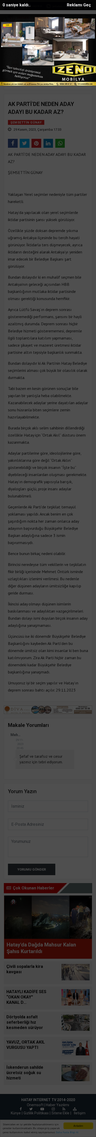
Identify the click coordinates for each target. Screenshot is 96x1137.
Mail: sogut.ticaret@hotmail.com (58, 68)
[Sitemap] (75, 1109)
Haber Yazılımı (57, 1105)
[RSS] (63, 1109)
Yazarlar (37, 45)
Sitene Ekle (60, 1113)
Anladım (78, 1126)
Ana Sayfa (18, 45)
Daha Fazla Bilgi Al (67, 1132)
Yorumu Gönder (31, 869)
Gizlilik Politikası (36, 1113)
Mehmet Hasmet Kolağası (16, 735)
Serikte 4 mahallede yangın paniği (65, 31)
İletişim (80, 1113)
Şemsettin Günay (60, 45)
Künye (16, 1113)
